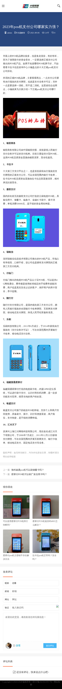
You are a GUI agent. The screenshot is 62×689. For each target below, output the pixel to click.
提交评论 (50, 646)
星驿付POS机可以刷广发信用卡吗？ (25, 474)
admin (9, 33)
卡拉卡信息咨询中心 (31, 6)
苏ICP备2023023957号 (42, 682)
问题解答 (21, 33)
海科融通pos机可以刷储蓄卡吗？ (23, 470)
